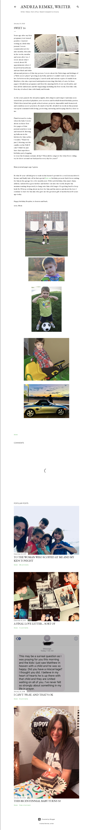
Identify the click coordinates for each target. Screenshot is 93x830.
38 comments (23, 565)
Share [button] (16, 434)
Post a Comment (25, 805)
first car (48, 178)
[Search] (77, 6)
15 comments (23, 699)
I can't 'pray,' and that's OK (33, 694)
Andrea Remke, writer (46, 6)
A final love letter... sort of (34, 623)
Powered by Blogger (48, 819)
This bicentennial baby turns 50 (37, 801)
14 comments (23, 628)
